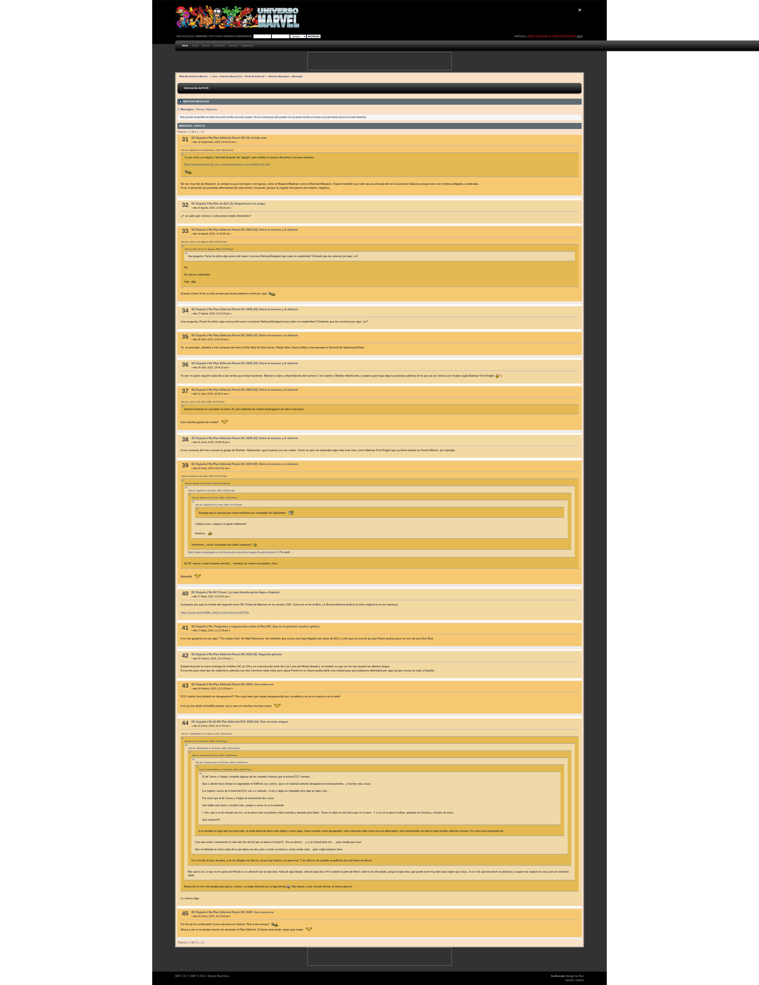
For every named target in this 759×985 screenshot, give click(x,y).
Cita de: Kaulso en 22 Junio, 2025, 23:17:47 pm (204, 476)
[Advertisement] (379, 61)
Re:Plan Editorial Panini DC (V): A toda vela (237, 137)
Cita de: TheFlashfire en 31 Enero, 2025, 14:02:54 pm (214, 748)
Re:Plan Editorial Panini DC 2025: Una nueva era (241, 684)
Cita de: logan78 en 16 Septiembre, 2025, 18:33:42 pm (207, 150)
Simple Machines (218, 976)
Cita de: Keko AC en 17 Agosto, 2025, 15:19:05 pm (209, 249)
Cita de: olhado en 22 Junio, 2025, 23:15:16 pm (207, 483)
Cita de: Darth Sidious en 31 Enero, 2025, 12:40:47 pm (225, 769)
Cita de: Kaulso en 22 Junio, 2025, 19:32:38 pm (214, 498)
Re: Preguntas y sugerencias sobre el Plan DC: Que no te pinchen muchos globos (264, 626)
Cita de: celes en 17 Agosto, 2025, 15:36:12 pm (204, 242)
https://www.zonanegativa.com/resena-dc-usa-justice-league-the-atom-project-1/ (233, 552)
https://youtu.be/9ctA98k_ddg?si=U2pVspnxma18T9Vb (215, 612)
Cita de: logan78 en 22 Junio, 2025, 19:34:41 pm (211, 490)
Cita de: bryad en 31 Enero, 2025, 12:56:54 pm (214, 755)
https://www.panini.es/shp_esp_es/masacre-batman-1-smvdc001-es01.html (227, 164)
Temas (200, 109)
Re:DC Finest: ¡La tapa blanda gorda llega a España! (244, 592)
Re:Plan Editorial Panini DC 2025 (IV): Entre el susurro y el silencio (253, 229)
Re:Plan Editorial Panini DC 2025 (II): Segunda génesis (245, 654)
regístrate (244, 36)
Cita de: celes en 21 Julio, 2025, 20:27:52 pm (203, 402)
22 (202, 131)
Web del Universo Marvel (193, 76)
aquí (579, 36)
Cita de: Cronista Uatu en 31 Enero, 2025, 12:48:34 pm (221, 762)
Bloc (581, 976)
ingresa (228, 36)
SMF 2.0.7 (181, 976)
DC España (199, 137)
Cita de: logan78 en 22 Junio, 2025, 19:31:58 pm (218, 505)
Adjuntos (211, 109)
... (200, 131)
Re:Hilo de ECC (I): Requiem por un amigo (237, 203)
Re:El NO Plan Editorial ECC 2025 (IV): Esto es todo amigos (248, 721)
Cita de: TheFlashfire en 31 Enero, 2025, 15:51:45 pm (206, 734)
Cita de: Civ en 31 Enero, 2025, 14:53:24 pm (206, 741)
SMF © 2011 (198, 976)
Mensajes (186, 109)
